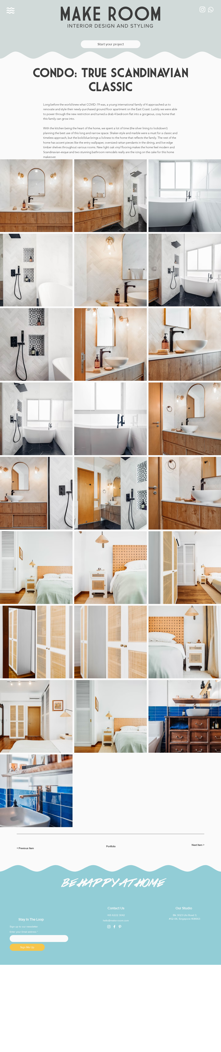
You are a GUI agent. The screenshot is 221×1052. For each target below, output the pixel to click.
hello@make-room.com (116, 920)
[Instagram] (109, 927)
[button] (11, 11)
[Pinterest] (120, 927)
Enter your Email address (24, 931)
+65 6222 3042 (116, 915)
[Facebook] (114, 927)
